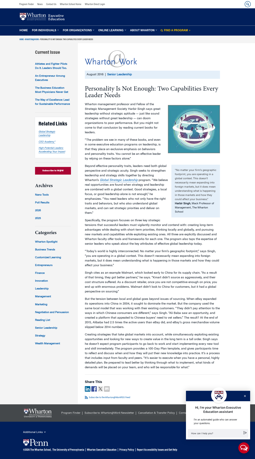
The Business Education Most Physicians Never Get (51, 90)
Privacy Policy (126, 450)
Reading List (42, 320)
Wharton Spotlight (46, 242)
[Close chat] (245, 396)
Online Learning (111, 30)
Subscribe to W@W (53, 171)
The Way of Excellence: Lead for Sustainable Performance (52, 102)
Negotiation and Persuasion (52, 312)
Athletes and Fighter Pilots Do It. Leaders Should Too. (51, 66)
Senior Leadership (119, 74)
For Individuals (44, 30)
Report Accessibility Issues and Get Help (157, 450)
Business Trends (45, 249)
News (40, 4)
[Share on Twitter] (100, 389)
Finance (40, 273)
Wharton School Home (70, 4)
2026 (38, 210)
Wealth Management (47, 343)
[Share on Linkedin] (87, 389)
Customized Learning (48, 257)
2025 (38, 218)
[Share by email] (107, 389)
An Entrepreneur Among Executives (50, 78)
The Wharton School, (40, 450)
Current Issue (47, 52)
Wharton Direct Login (95, 4)
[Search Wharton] (248, 4)
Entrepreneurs (44, 265)
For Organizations (77, 30)
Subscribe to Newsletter (109, 413)
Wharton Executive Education (102, 450)
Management (43, 296)
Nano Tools (42, 194)
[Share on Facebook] (94, 389)
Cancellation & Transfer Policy (156, 413)
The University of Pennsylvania (68, 450)
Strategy (40, 335)
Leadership (42, 288)
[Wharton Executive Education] (43, 17)
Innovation (41, 281)
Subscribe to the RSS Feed (109, 397)
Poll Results (42, 202)
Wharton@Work (32, 40)
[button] (218, 433)
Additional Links (33, 432)
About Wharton (142, 30)
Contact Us (51, 4)
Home (23, 30)
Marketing (41, 304)
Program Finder (26, 4)
